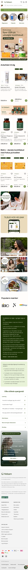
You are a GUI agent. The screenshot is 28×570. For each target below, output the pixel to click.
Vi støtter (3, 536)
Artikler (15, 509)
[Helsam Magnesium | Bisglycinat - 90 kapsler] (7, 124)
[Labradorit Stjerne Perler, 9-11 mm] (7, 77)
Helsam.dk (7, 561)
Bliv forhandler (4, 538)
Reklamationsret (5, 516)
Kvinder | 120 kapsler (20, 87)
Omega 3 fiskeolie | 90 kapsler (19, 136)
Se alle (2, 154)
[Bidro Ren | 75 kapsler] (20, 166)
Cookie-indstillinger (12, 567)
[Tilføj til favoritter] (12, 132)
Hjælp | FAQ (3, 505)
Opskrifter (16, 512)
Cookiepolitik (4, 567)
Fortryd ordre (4, 514)
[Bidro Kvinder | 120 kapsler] (7, 166)
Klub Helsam (16, 507)
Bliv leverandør (4, 541)
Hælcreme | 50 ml (5, 87)
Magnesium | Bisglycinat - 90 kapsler (7, 136)
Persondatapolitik (21, 564)
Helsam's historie (5, 527)
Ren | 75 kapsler (18, 177)
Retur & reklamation (5, 512)
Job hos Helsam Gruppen (7, 529)
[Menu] (2, 2)
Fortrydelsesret (5, 507)
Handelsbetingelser (5, 564)
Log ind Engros (4, 543)
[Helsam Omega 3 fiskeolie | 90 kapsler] (20, 124)
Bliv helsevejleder (5, 531)
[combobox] (15, 5)
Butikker (15, 516)
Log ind (14, 462)
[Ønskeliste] (21, 2)
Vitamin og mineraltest (19, 519)
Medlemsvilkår (13, 564)
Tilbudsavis (16, 514)
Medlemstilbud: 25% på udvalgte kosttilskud (14, 10)
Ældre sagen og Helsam (6, 534)
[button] (26, 2)
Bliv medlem (14, 458)
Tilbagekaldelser (5, 509)
